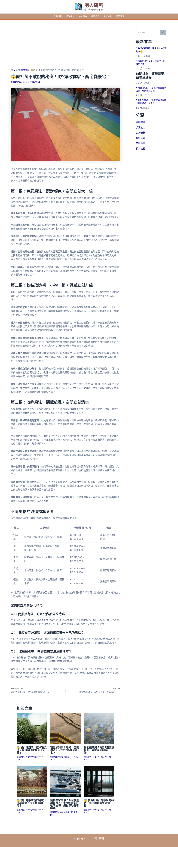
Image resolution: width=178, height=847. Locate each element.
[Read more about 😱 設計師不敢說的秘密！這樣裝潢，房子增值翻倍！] (32, 781)
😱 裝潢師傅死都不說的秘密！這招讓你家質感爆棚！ (99, 803)
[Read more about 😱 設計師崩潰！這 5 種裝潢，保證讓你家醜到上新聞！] (32, 728)
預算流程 (120, 16)
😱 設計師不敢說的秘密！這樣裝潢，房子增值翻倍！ (32, 803)
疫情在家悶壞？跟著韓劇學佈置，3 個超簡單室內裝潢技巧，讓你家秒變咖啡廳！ (64, 804)
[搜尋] (163, 32)
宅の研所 (93, 5)
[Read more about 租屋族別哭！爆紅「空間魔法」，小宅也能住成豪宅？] (65, 728)
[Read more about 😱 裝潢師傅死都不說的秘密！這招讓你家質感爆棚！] (99, 781)
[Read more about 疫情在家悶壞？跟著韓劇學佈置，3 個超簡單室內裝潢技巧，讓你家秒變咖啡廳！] (65, 781)
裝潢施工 (70, 16)
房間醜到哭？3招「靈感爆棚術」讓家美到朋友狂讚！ (99, 750)
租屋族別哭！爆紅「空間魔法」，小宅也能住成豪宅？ (64, 750)
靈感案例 (108, 16)
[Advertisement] (65, 48)
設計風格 (83, 16)
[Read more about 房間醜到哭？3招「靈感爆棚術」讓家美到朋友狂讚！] (99, 728)
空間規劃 (58, 16)
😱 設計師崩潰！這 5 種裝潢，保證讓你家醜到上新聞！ (32, 750)
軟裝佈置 (95, 16)
